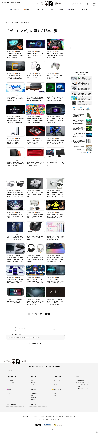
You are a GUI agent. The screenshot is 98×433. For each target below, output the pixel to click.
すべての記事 (15, 23)
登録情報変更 (49, 416)
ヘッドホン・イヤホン (24, 337)
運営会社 (25, 416)
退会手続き (58, 416)
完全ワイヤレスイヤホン (13, 337)
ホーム (7, 23)
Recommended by (83, 152)
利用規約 (42, 416)
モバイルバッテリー (34, 337)
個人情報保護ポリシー (70, 416)
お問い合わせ (34, 416)
